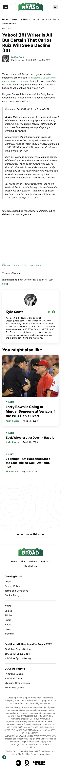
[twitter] (49, 312)
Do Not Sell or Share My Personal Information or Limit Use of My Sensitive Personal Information (30, 752)
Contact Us (30, 566)
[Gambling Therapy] (39, 763)
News (8, 605)
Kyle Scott (19, 57)
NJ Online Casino (14, 678)
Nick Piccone (12, 471)
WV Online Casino (14, 687)
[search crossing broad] (55, 7)
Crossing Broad (13, 576)
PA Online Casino (14, 673)
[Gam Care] (27, 763)
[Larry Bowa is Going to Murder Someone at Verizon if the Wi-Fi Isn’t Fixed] (30, 376)
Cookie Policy (12, 595)
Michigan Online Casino (17, 683)
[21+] (19, 763)
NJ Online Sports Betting (18, 658)
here (4, 283)
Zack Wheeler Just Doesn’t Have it (30, 437)
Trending (9, 633)
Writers (33, 561)
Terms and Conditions (16, 590)
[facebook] (53, 312)
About (13, 561)
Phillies (6, 28)
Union (8, 629)
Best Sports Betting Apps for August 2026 (28, 644)
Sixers (8, 619)
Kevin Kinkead (12, 421)
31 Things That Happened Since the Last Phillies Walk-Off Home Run (28, 463)
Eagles (8, 610)
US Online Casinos (15, 668)
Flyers (8, 624)
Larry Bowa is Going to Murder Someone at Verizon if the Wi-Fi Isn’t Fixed (30, 411)
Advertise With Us (28, 534)
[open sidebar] (5, 7)
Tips (23, 561)
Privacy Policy (12, 586)
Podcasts (46, 561)
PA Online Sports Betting (18, 649)
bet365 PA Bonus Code (17, 653)
